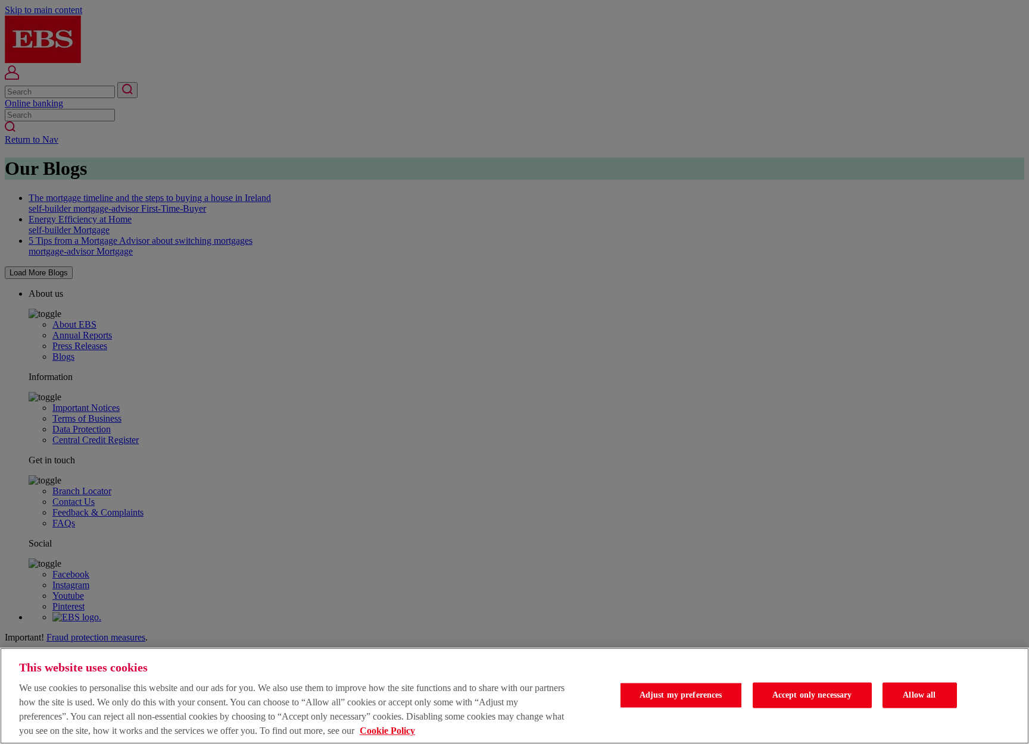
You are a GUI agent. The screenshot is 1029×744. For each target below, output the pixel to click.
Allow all (919, 694)
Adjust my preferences (681, 694)
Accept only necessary (812, 694)
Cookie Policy (387, 731)
